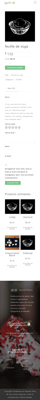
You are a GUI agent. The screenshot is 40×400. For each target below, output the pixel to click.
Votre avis (10, 133)
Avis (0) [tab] (11, 88)
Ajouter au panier (15, 68)
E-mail (8, 156)
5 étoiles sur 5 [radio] (19, 127)
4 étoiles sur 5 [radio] (16, 127)
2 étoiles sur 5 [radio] (9, 127)
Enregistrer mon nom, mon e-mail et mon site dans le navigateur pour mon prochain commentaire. (19, 173)
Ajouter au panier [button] (12, 228)
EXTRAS (19, 80)
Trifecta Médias (25, 397)
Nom (7, 146)
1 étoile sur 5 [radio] (6, 127)
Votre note (10, 124)
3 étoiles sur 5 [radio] (12, 127)
